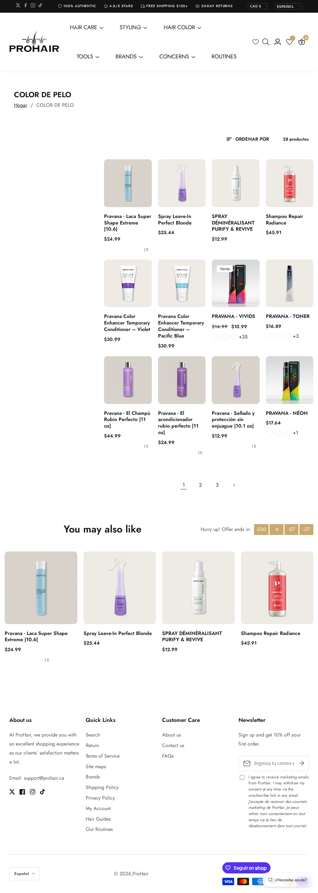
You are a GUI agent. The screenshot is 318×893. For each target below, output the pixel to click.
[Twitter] (18, 6)
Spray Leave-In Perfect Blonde (175, 219)
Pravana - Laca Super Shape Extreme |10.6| (127, 223)
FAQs (168, 755)
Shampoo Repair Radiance (284, 219)
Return (92, 745)
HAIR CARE (83, 27)
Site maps (96, 766)
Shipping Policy (102, 787)
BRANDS (126, 56)
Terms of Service (103, 755)
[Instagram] (32, 6)
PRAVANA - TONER (288, 316)
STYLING (130, 27)
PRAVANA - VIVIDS (233, 316)
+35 (243, 336)
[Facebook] (25, 6)
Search (93, 734)
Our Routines (99, 829)
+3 (296, 336)
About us (171, 734)
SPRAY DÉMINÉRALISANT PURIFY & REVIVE (233, 223)
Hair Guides (98, 819)
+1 (295, 432)
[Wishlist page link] (255, 42)
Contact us (173, 745)
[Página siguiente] (234, 485)
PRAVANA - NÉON (287, 413)
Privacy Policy (100, 797)
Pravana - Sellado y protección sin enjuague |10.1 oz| (233, 419)
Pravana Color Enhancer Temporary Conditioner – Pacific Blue (181, 326)
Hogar (20, 105)
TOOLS (85, 56)
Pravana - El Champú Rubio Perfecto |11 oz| (127, 419)
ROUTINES (224, 56)
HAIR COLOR (179, 27)
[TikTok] (40, 6)
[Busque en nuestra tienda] (267, 42)
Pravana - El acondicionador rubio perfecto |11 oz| (178, 423)
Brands (93, 776)
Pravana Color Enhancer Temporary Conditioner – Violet (127, 323)
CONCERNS (174, 56)
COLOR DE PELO (55, 105)
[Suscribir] (301, 763)
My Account (98, 808)
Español (22, 874)
